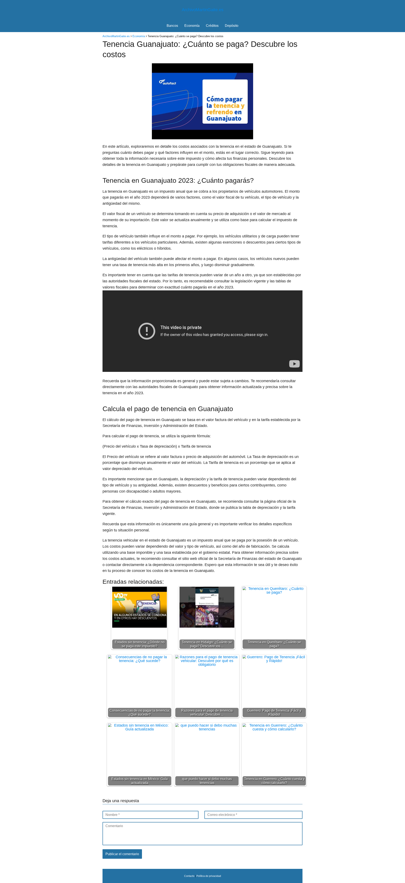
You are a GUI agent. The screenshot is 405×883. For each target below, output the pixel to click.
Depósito (231, 25)
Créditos (212, 25)
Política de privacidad (208, 876)
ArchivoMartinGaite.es (202, 9)
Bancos (172, 25)
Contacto (189, 876)
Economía (192, 25)
